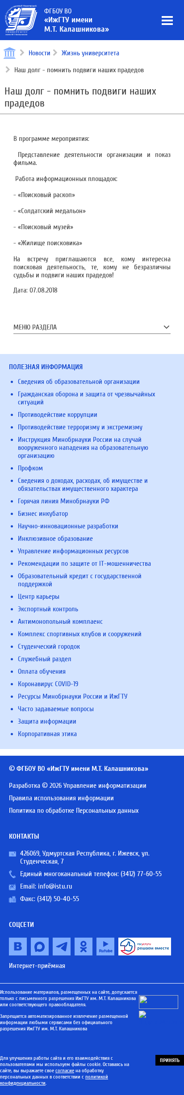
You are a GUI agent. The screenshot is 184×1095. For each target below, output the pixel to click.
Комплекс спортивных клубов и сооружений (80, 634)
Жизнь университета (90, 53)
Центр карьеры (38, 597)
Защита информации (47, 721)
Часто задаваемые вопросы (56, 709)
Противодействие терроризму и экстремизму (80, 427)
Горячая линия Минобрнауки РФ (63, 501)
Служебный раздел (44, 659)
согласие (64, 1070)
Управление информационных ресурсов (73, 551)
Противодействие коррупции (57, 415)
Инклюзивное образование (55, 539)
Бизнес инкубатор (43, 514)
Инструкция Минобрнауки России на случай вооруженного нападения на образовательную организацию (83, 448)
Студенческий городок (49, 646)
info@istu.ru (55, 886)
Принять (170, 1060)
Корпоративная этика (47, 734)
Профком (30, 468)
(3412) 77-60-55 (141, 874)
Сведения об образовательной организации (79, 382)
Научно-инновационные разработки (68, 526)
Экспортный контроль (48, 609)
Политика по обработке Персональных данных (73, 811)
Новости (39, 53)
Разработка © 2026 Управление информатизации (77, 786)
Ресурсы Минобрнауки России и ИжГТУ (72, 696)
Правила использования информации (61, 798)
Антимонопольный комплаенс (60, 621)
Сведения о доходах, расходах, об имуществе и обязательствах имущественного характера (83, 485)
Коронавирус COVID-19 (48, 684)
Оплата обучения (42, 671)
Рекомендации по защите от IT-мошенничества (84, 564)
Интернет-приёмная (37, 966)
